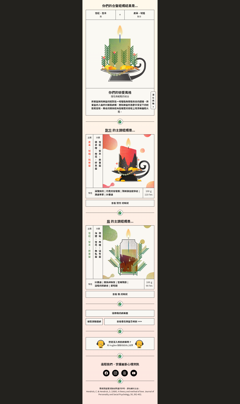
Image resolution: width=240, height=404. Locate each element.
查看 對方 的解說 (120, 203)
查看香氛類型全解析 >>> (129, 321)
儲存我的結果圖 (120, 313)
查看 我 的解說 (120, 294)
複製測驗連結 (94, 321)
